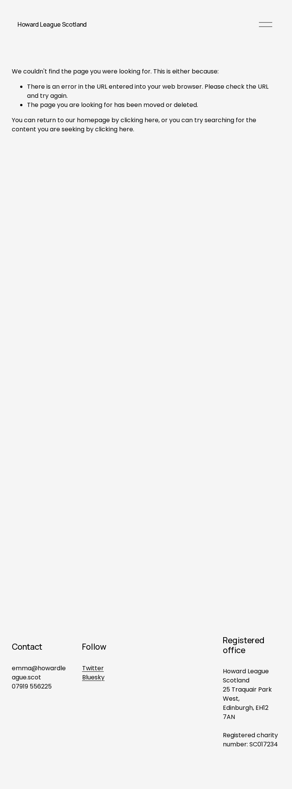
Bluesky (93, 677)
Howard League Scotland (52, 24)
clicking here (140, 120)
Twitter (93, 668)
